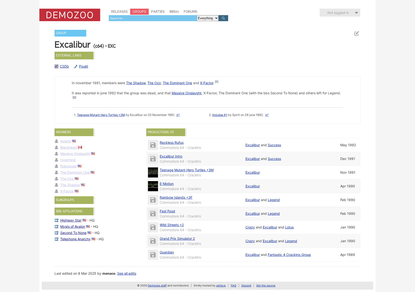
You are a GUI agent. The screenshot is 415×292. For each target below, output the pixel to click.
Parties (158, 11)
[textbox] (153, 18)
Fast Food (167, 211)
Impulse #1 (219, 115)
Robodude (68, 166)
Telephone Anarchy (75, 239)
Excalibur (252, 145)
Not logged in (338, 13)
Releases (119, 11)
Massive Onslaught (186, 93)
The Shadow (136, 83)
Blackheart (68, 147)
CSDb (64, 66)
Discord (246, 285)
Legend (274, 200)
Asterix (65, 141)
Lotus (289, 227)
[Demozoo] (69, 15)
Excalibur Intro (171, 156)
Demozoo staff (157, 285)
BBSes (174, 11)
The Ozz (154, 83)
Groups (139, 11)
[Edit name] (356, 33)
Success (274, 145)
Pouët (83, 66)
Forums (190, 11)
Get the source (265, 285)
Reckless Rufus (171, 142)
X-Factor (206, 83)
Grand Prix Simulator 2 (177, 238)
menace (108, 273)
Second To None (73, 233)
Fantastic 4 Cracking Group (289, 255)
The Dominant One (177, 83)
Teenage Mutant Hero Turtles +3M (101, 115)
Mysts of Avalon (72, 226)
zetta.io (221, 285)
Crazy (250, 227)
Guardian (167, 252)
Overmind (68, 160)
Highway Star (70, 220)
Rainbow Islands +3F (176, 197)
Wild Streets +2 (172, 225)
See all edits (126, 273)
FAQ (233, 285)
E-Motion (167, 184)
